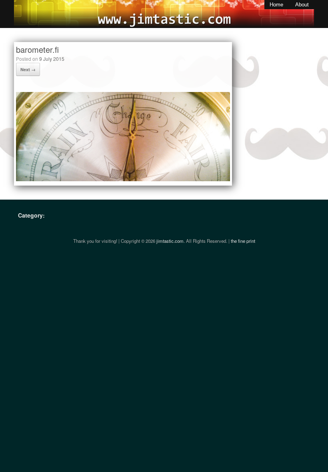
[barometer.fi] (123, 179)
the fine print (243, 241)
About (302, 5)
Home (276, 5)
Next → (28, 69)
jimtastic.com (170, 241)
